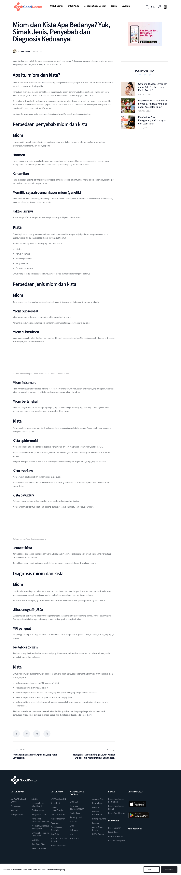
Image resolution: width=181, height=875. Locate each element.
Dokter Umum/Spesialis (57, 809)
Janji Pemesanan (58, 818)
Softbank (74, 830)
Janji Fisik (55, 834)
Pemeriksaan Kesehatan (56, 828)
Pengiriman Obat (39, 814)
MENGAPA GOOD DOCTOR (77, 793)
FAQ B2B (35, 840)
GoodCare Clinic (38, 844)
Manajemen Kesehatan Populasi (40, 820)
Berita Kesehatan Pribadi (115, 807)
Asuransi (14, 810)
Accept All (169, 869)
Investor (73, 821)
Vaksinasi (55, 823)
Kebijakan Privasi (115, 836)
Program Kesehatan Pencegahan (40, 827)
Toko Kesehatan (58, 814)
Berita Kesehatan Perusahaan (115, 800)
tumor (44, 82)
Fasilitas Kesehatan (97, 813)
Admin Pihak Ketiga (97, 828)
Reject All (152, 869)
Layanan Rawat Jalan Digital (38, 804)
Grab (72, 825)
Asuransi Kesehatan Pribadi (59, 840)
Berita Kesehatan (58, 845)
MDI (71, 834)
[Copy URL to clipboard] (46, 733)
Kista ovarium (18, 477)
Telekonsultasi (38, 810)
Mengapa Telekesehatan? (77, 807)
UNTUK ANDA (57, 791)
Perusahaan (16, 806)
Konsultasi (55, 803)
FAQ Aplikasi (113, 832)
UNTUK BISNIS (17, 791)
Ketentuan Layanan (116, 840)
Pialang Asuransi (99, 818)
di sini (89, 715)
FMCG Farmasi (98, 834)
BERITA (111, 791)
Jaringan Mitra (17, 814)
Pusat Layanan (114, 828)
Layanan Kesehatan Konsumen (40, 834)
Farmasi (95, 823)
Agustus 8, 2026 (144, 111)
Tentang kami (76, 817)
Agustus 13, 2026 (144, 94)
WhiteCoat (74, 838)
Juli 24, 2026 (142, 127)
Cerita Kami (75, 813)
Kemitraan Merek (39, 848)
